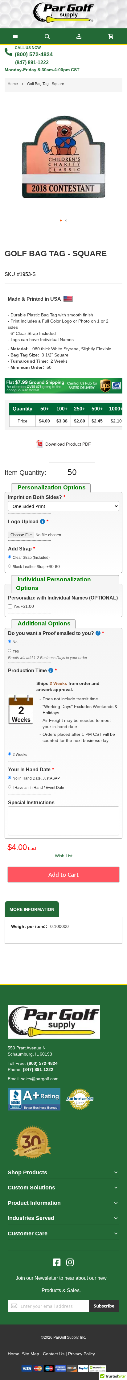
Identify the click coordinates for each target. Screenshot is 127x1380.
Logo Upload (23, 521)
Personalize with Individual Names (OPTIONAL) (63, 597)
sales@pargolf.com (40, 1078)
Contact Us (53, 1353)
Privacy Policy (81, 1353)
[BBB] (34, 1091)
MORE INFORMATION (32, 909)
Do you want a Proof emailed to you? (51, 633)
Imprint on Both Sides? (35, 497)
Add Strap (20, 548)
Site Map (30, 1353)
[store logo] (63, 13)
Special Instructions (31, 802)
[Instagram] (70, 1262)
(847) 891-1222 (32, 62)
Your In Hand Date (29, 769)
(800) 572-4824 (34, 54)
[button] (60, 220)
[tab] (31, 909)
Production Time (27, 670)
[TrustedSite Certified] (97, 1367)
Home (13, 1353)
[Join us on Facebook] (59, 1262)
